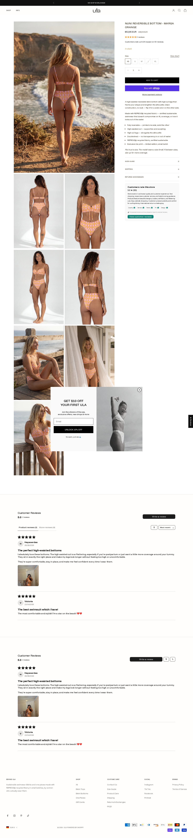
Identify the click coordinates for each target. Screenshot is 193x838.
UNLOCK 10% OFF (73, 429)
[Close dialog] (139, 390)
